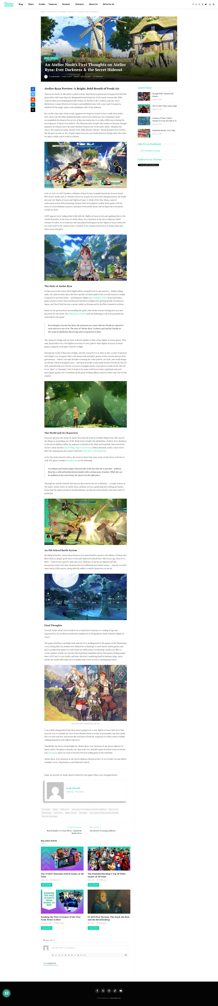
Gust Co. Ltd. (113, 809)
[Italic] (56, 955)
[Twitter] (33, 94)
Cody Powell (55, 76)
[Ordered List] (65, 955)
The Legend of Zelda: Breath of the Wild (104, 813)
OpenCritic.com (116, 998)
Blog (21, 4)
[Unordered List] (68, 955)
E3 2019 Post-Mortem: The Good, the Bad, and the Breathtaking (108, 918)
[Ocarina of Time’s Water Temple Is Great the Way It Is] (144, 121)
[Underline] (59, 955)
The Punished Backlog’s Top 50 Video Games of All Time (107, 875)
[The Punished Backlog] (9, 4)
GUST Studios (46, 813)
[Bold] (52, 955)
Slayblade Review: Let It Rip (163, 130)
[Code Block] (75, 955)
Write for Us (108, 4)
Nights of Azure (71, 813)
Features (53, 4)
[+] (84, 955)
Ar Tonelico (46, 809)
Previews (54, 58)
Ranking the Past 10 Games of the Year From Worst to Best (61, 918)
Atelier (55, 809)
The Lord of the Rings (49, 816)
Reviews (66, 4)
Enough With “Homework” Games (163, 94)
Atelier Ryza (65, 809)
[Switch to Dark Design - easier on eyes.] (210, 4)
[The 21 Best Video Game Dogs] (144, 108)
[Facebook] (33, 89)
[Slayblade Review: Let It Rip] (144, 133)
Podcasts (79, 4)
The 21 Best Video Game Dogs (164, 106)
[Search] (213, 4)
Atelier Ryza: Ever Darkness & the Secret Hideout (89, 809)
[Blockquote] (71, 955)
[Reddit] (33, 99)
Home (43, 11)
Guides (42, 4)
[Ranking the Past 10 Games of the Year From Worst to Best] (62, 902)
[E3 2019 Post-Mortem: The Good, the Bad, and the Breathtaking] (109, 902)
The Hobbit (83, 813)
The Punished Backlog (150, 150)
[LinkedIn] (33, 104)
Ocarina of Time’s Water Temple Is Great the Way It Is (164, 119)
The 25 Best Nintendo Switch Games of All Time (62, 875)
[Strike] (62, 955)
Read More (47, 885)
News (30, 4)
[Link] (78, 955)
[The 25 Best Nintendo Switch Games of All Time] (62, 859)
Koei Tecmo (58, 813)
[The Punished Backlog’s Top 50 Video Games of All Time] (109, 859)
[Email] (33, 109)
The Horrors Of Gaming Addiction (103, 831)
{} (81, 955)
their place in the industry (94, 451)
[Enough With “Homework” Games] (144, 96)
